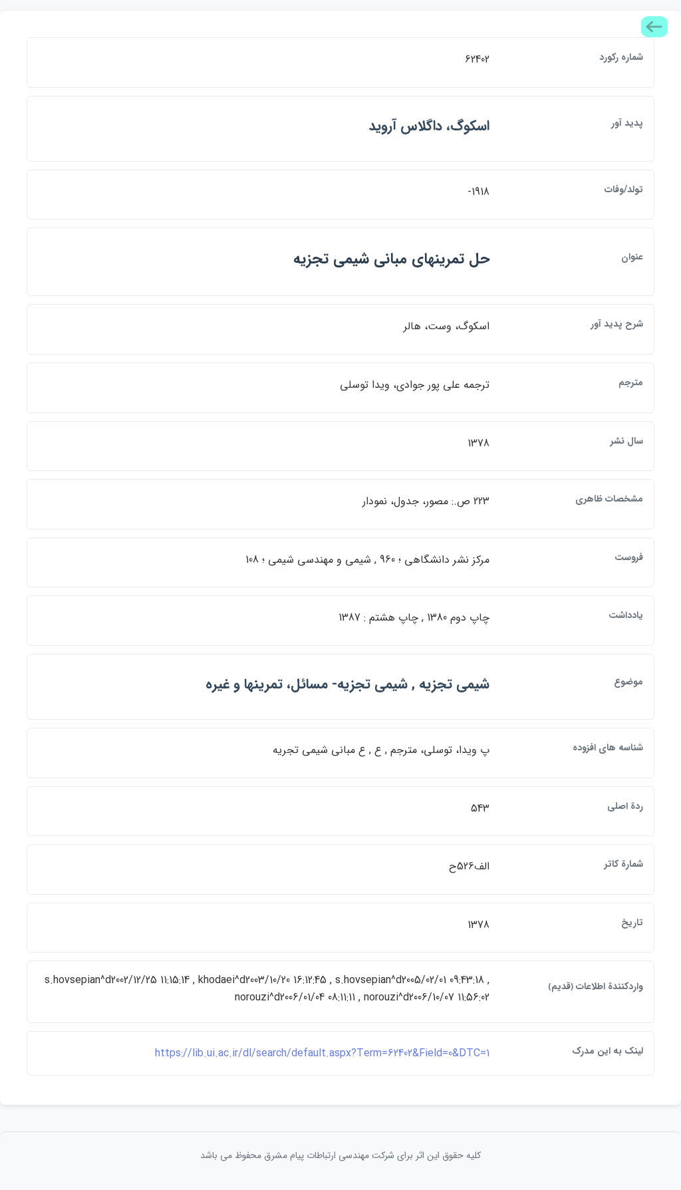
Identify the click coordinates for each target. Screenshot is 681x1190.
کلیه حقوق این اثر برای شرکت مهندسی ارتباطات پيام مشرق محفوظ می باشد (340, 1155)
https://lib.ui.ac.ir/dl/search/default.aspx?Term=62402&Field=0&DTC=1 (322, 1053)
